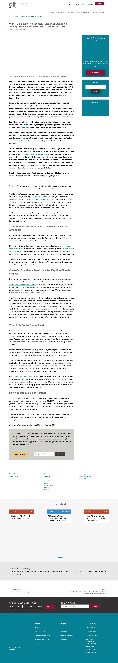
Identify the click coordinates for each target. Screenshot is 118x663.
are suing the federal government (25, 141)
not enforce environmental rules (39, 154)
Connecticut (47, 476)
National (46, 483)
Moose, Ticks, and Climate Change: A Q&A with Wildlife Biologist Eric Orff (95, 518)
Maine (45, 479)
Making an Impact (83, 12)
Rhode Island (47, 487)
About (71, 4)
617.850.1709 (92, 644)
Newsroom (90, 4)
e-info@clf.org (92, 632)
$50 (18, 607)
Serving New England (65, 12)
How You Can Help (101, 12)
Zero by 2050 (82, 479)
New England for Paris (85, 476)
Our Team (37, 628)
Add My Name (95, 72)
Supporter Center (93, 635)
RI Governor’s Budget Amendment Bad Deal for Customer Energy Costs (57, 518)
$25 (11, 607)
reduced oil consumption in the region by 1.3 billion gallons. (30, 199)
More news (59, 557)
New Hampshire (48, 485)
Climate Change (13, 476)
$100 (32, 607)
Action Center (64, 632)
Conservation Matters (66, 635)
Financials (37, 643)
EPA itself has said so (39, 197)
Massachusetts (48, 481)
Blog (83, 4)
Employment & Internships (42, 635)
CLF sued (25, 127)
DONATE (99, 3)
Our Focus (49, 12)
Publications (63, 639)
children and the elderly (32, 265)
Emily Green (23, 29)
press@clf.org (90, 646)
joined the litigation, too (22, 376)
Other (40, 607)
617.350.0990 (91, 628)
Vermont (46, 490)
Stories (77, 4)
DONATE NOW (20, 454)
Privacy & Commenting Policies (43, 639)
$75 (24, 607)
